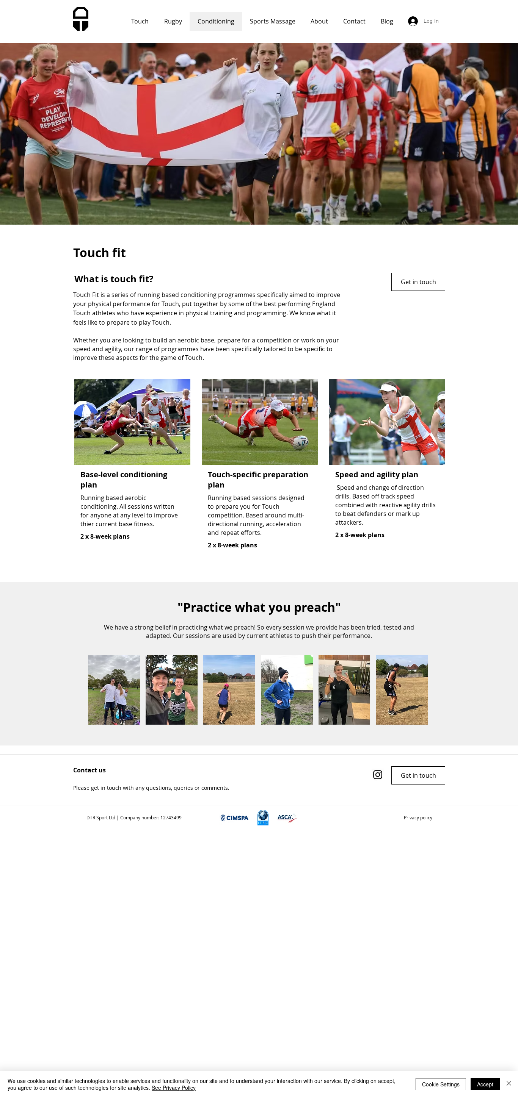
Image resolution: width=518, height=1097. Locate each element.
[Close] (508, 1084)
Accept (485, 1084)
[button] (418, 817)
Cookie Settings (441, 1084)
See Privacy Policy (174, 1087)
